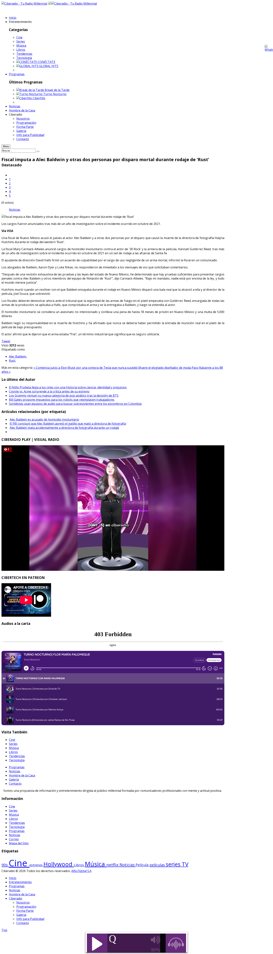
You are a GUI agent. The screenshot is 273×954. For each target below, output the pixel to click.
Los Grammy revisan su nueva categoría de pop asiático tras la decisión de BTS (63, 395)
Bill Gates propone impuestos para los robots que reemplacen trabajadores (61, 400)
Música (21, 45)
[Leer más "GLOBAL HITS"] (27, 66)
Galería (14, 779)
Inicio (12, 878)
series (174, 864)
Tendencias (24, 54)
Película (143, 865)
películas (158, 864)
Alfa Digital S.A (81, 871)
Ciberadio (15, 898)
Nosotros (23, 902)
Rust (12, 361)
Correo (14, 839)
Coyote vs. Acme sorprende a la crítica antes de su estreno (49, 391)
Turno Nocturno (54, 94)
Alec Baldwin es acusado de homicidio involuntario (44, 419)
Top (4, 930)
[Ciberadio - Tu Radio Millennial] (74, 3)
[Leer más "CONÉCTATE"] (27, 62)
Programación (26, 907)
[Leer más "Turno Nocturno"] (29, 94)
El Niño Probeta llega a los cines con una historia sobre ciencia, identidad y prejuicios (68, 387)
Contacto (15, 784)
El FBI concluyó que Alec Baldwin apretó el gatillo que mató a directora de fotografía (68, 424)
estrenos (36, 865)
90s (5, 864)
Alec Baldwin (17, 356)
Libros (20, 50)
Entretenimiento (20, 882)
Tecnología (24, 58)
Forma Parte (25, 911)
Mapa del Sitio (19, 843)
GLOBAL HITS (48, 66)
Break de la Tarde (57, 90)
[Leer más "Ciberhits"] (24, 98)
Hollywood (58, 864)
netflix (113, 864)
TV (185, 864)
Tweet (5, 341)
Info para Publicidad (30, 919)
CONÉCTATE (46, 62)
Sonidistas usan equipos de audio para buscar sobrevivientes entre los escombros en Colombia (75, 404)
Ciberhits (39, 98)
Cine (19, 37)
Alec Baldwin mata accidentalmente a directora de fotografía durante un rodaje (64, 428)
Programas (17, 767)
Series (20, 41)
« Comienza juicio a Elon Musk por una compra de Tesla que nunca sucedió (86, 368)
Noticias (14, 210)
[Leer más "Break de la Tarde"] (30, 90)
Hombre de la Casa (22, 775)
